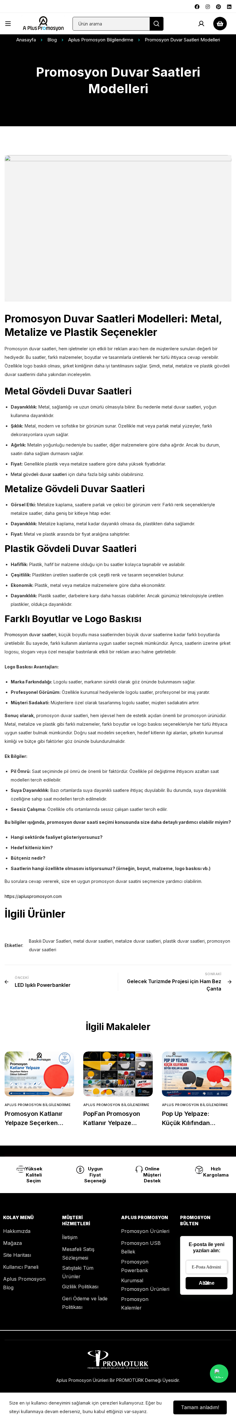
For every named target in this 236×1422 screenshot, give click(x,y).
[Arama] (156, 24)
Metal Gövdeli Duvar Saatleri (68, 391)
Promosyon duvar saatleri (30, 634)
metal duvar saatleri (93, 941)
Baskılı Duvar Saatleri (50, 941)
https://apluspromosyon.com (33, 896)
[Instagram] (207, 6)
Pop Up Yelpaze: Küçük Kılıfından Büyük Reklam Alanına (194, 1123)
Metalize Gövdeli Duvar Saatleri (75, 488)
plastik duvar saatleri (184, 941)
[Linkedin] (229, 6)
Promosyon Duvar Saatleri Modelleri (94, 318)
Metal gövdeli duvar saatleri (39, 474)
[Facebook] (197, 6)
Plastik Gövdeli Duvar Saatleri (70, 548)
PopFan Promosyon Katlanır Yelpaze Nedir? (111, 1123)
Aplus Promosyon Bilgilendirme (100, 40)
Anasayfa (26, 40)
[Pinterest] (218, 6)
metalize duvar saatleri (138, 941)
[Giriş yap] (201, 23)
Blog (52, 40)
